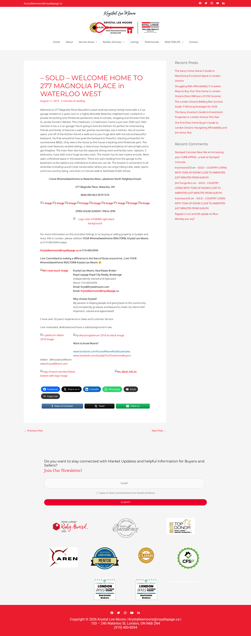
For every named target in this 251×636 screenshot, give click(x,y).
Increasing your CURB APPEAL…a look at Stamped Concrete (199, 157)
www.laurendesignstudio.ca (184, 581)
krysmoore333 (183, 167)
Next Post (159, 430)
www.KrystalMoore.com (54, 363)
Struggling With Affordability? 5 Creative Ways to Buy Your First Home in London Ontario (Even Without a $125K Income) (198, 91)
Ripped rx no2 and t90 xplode (192, 214)
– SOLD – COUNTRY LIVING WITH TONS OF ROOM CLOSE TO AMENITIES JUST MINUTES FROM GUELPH (201, 172)
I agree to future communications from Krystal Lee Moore (127, 493)
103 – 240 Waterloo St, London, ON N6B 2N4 (125, 623)
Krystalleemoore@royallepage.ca (43, 3)
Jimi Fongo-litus (183, 183)
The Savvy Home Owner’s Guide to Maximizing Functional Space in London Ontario (197, 75)
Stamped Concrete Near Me (191, 152)
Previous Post (33, 430)
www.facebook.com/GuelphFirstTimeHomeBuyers (102, 355)
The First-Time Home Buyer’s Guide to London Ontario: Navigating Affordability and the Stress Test (201, 127)
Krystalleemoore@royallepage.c (99, 291)
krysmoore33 (182, 198)
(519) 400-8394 (125, 627)
